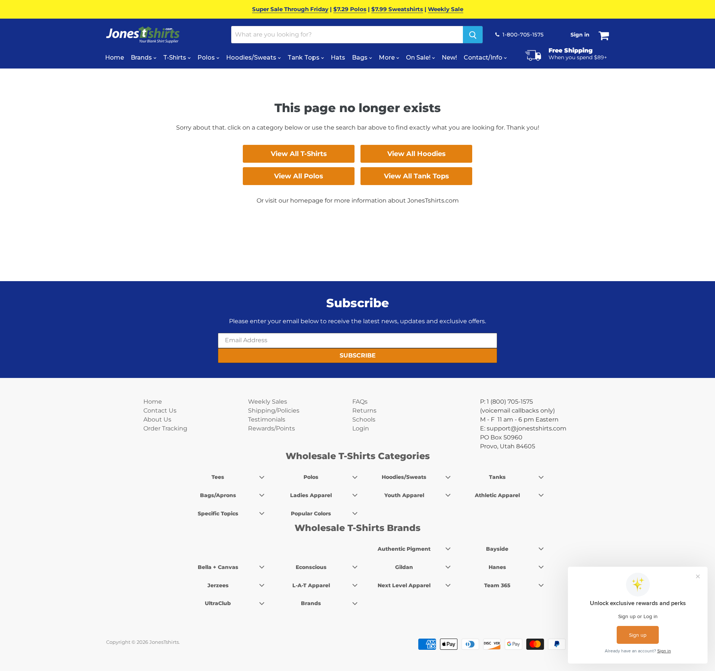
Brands (142, 57)
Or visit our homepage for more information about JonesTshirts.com (358, 200)
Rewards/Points (271, 428)
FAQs (360, 401)
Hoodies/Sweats (252, 57)
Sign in (580, 34)
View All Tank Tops (416, 176)
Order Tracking (165, 428)
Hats (338, 57)
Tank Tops (304, 57)
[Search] (473, 34)
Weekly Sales (267, 401)
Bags (360, 57)
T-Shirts (175, 57)
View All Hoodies (416, 154)
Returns (364, 410)
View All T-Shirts (299, 154)
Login (360, 428)
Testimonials (266, 419)
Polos (206, 57)
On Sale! (419, 57)
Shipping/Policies (273, 410)
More (387, 57)
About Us (157, 419)
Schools (363, 419)
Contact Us (160, 410)
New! (449, 57)
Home (114, 57)
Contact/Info (484, 57)
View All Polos (298, 176)
